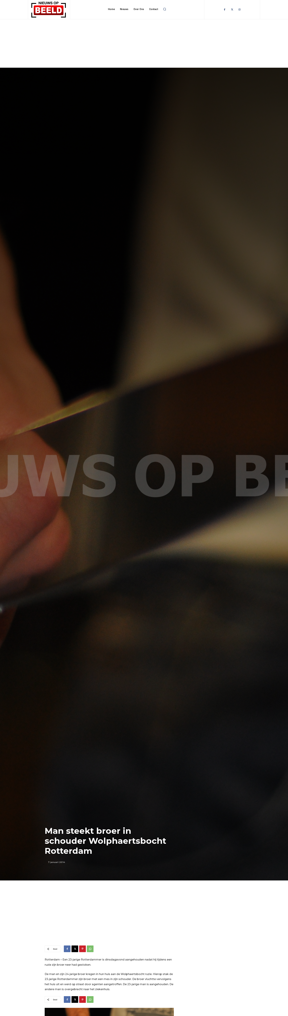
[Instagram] (239, 10)
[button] (164, 9)
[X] (75, 948)
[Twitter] (232, 10)
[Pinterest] (82, 948)
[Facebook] (225, 10)
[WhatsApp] (90, 948)
